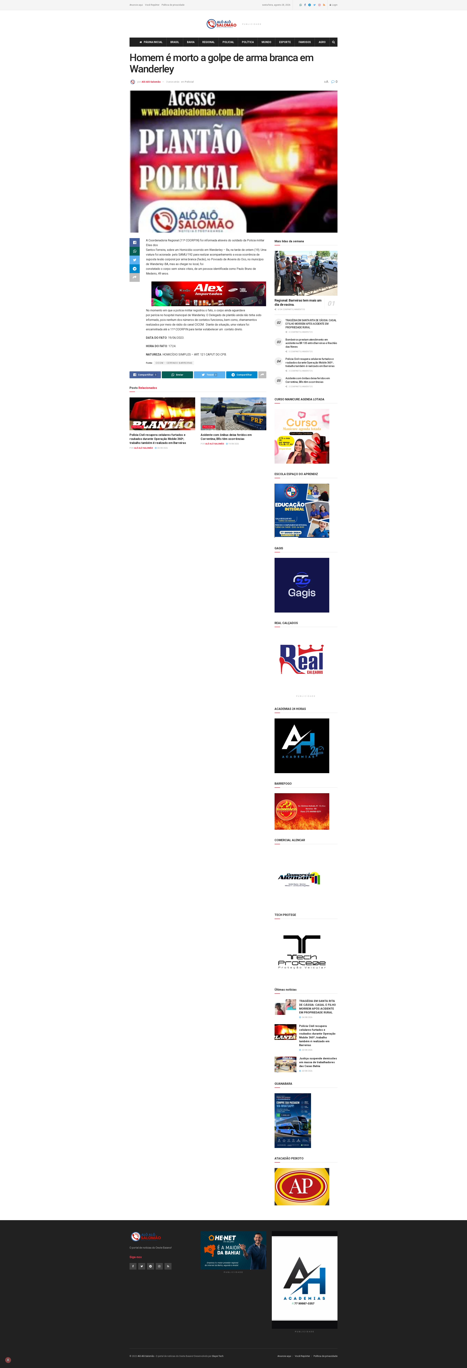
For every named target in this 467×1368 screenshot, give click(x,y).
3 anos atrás (172, 81)
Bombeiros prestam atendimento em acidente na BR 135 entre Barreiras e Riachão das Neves (311, 343)
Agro (322, 42)
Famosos (305, 42)
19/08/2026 (233, 444)
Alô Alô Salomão (151, 81)
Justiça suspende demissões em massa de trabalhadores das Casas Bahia (318, 1062)
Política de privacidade (173, 5)
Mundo (266, 42)
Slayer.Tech (217, 1356)
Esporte (285, 42)
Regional (208, 42)
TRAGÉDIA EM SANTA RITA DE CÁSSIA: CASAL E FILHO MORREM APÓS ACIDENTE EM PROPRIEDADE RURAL (310, 324)
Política (248, 42)
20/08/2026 (162, 448)
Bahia (190, 42)
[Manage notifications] (8, 1360)
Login (334, 5)
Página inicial (153, 42)
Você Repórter (152, 5)
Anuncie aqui (136, 5)
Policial (228, 42)
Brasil (174, 42)
